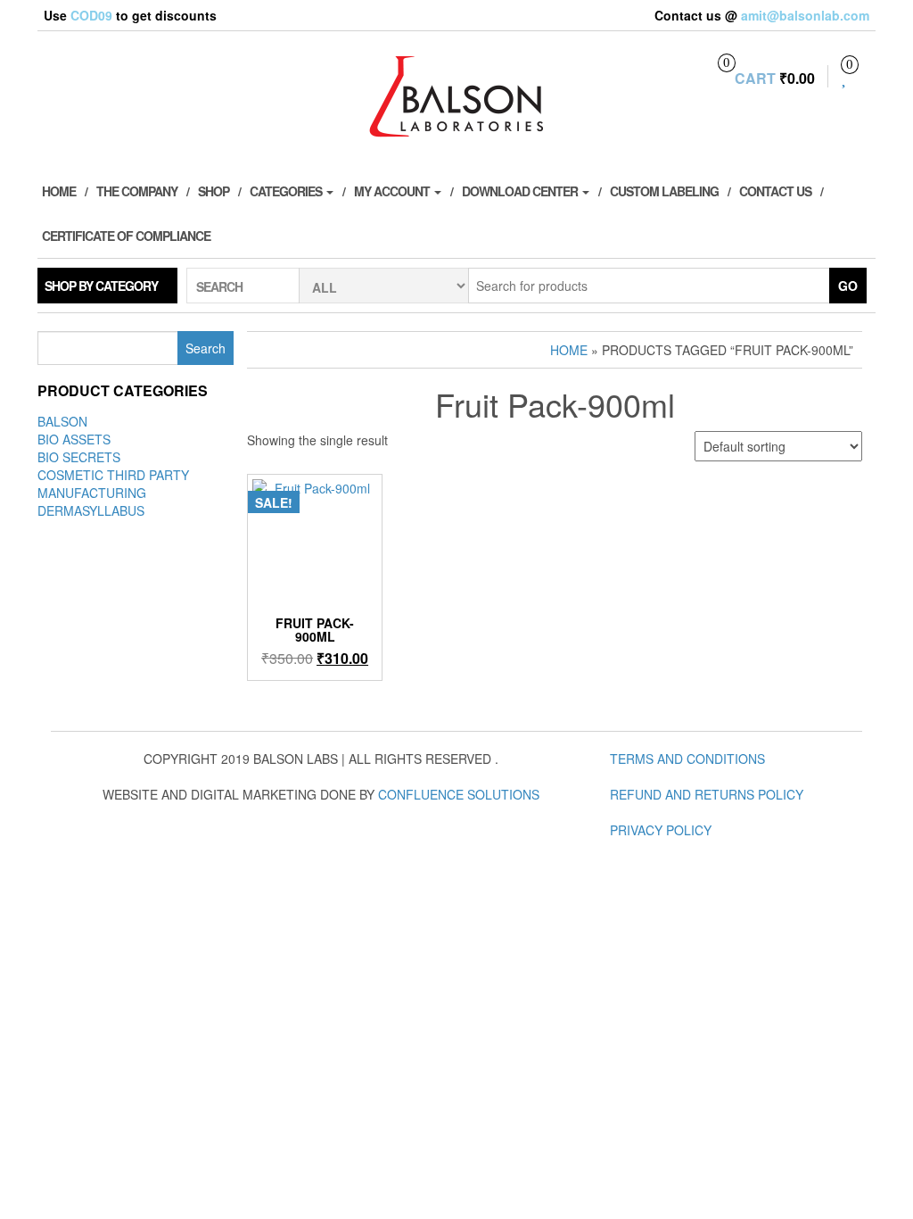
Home (59, 191)
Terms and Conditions (687, 758)
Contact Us (775, 191)
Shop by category (101, 285)
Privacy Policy (660, 830)
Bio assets (74, 439)
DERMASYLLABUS (90, 510)
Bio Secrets (78, 457)
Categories (287, 191)
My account (393, 191)
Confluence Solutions (458, 794)
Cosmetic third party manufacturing (113, 484)
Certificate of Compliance (126, 236)
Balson (62, 421)
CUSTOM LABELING (664, 191)
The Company (136, 191)
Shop (213, 191)
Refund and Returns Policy (706, 794)
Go (848, 285)
